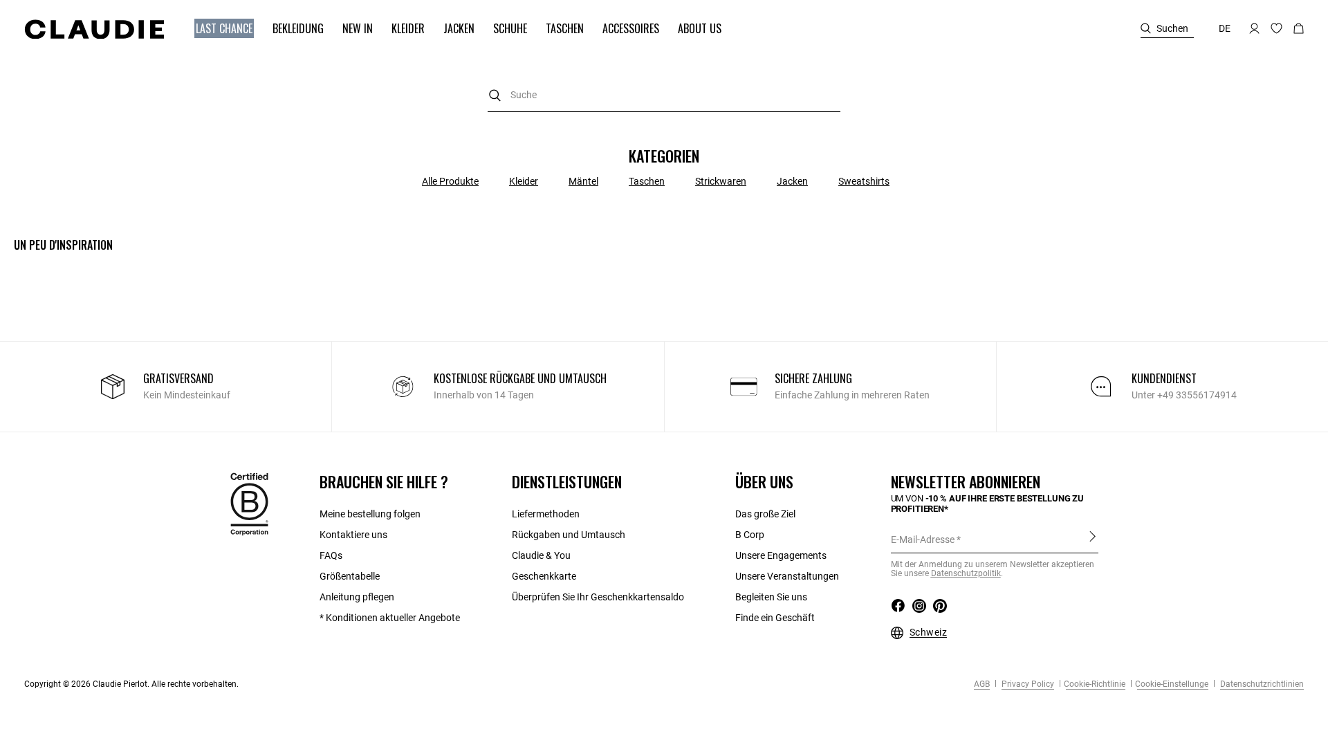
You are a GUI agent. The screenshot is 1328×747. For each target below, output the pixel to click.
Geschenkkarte (544, 576)
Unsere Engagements (781, 555)
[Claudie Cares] (249, 503)
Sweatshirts (863, 181)
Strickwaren (720, 181)
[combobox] (664, 95)
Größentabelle (350, 576)
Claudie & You (541, 555)
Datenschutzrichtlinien (1261, 684)
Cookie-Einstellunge (1171, 684)
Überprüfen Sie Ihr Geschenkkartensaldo (598, 596)
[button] (217, 28)
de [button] (1224, 28)
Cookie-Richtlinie (1094, 684)
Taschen (647, 181)
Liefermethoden (546, 513)
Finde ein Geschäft (775, 617)
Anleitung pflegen (357, 596)
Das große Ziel (765, 513)
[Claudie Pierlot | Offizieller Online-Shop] (94, 29)
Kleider (523, 181)
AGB (982, 684)
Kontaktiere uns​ (353, 534)
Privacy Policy (1026, 684)
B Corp (749, 534)
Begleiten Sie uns (771, 596)
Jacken (792, 181)
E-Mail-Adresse (922, 539)
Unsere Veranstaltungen (787, 576)
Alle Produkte (450, 181)
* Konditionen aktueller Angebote (390, 617)
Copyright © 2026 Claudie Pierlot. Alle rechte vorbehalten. (131, 684)
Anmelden (1092, 539)
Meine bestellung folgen (370, 513)
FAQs (331, 555)
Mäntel (583, 181)
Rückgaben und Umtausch (568, 534)
